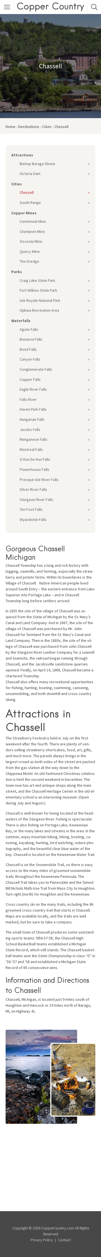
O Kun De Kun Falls (35, 459)
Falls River (28, 399)
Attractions (22, 155)
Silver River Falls (33, 489)
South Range (30, 202)
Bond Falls (28, 349)
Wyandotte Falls (33, 519)
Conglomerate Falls (36, 369)
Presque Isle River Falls (39, 479)
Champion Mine (32, 231)
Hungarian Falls (32, 419)
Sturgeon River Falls (36, 499)
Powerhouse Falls (34, 469)
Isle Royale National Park (40, 300)
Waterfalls (21, 320)
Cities (47, 126)
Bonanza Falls (31, 339)
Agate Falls (29, 329)
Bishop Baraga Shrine (37, 163)
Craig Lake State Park (37, 280)
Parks (16, 271)
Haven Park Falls (33, 409)
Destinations (28, 126)
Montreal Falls (31, 449)
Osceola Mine (31, 241)
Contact (64, 1239)
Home (10, 126)
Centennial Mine (33, 221)
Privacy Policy (42, 1239)
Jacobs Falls (30, 429)
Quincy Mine (30, 251)
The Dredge (29, 261)
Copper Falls (30, 379)
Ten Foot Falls (31, 509)
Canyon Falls (30, 359)
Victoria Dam (30, 173)
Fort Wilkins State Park (38, 290)
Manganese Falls (33, 439)
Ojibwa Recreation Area (39, 310)
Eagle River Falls (33, 389)
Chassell (27, 192)
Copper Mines (23, 212)
